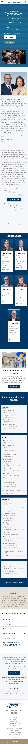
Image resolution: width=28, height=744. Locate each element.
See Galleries (14, 386)
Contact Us (14, 717)
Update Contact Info (14, 734)
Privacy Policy (6, 742)
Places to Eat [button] (7, 624)
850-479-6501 (14, 719)
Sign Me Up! (9, 37)
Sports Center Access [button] (9, 633)
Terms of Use (13, 742)
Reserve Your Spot (14, 199)
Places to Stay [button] (7, 619)
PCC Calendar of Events (14, 732)
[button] (4, 57)
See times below (9, 424)
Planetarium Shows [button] (9, 638)
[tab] (14, 224)
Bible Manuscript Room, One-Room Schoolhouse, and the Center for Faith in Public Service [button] (12, 645)
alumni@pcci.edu (17, 692)
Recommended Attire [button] (9, 629)
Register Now (14, 673)
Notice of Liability (21, 742)
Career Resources (14, 731)
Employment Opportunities (14, 729)
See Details (9, 42)
